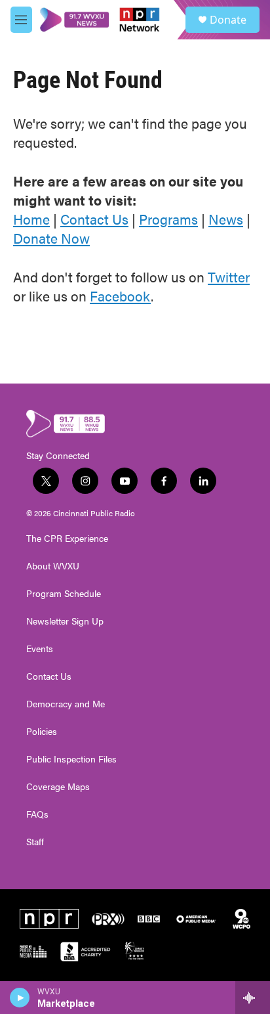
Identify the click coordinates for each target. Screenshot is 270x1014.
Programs (168, 219)
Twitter (229, 276)
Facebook (120, 295)
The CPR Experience (67, 538)
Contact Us (94, 219)
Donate (228, 20)
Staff (35, 842)
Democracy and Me (65, 704)
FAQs (37, 814)
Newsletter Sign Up (65, 621)
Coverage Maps (58, 787)
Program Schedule (63, 593)
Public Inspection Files (71, 759)
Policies (41, 731)
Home (31, 219)
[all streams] (252, 997)
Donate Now (51, 238)
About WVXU (52, 566)
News (225, 219)
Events (39, 649)
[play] (20, 997)
